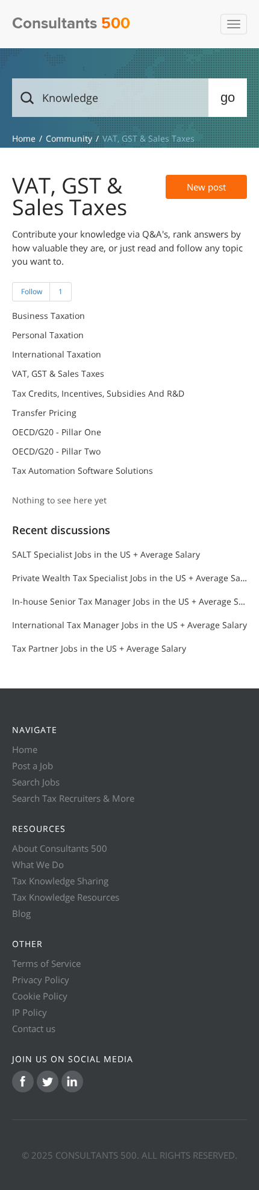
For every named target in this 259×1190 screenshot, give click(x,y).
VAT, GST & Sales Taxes (58, 373)
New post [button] (206, 187)
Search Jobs (36, 782)
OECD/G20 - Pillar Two (56, 451)
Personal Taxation (48, 335)
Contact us (33, 1028)
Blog (21, 913)
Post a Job (32, 766)
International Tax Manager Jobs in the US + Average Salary (129, 625)
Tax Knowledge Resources (65, 897)
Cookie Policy (39, 996)
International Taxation (56, 354)
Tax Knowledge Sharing (60, 881)
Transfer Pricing (44, 413)
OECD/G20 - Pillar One (56, 432)
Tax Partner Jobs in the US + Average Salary (99, 648)
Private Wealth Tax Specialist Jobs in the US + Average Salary (129, 578)
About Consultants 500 (59, 848)
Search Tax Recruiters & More (73, 798)
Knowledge (24, 138)
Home (24, 749)
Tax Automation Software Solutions (82, 470)
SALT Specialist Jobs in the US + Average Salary (106, 554)
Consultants (71, 23)
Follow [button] (31, 291)
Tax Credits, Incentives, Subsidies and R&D (98, 393)
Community (69, 138)
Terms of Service (46, 963)
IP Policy (29, 1012)
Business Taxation (48, 315)
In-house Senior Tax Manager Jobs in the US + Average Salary (129, 601)
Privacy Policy (40, 980)
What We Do (38, 864)
